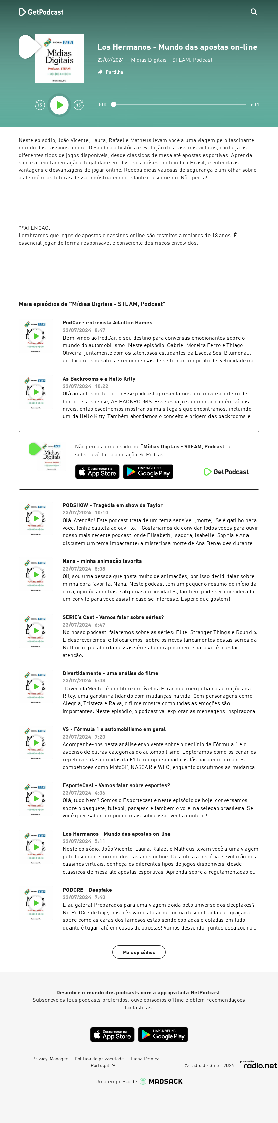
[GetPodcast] (37, 12)
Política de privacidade (99, 1059)
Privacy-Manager (50, 1059)
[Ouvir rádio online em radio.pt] (258, 1064)
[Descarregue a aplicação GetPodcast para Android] (148, 471)
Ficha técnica (145, 1059)
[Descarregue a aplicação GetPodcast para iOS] (97, 471)
